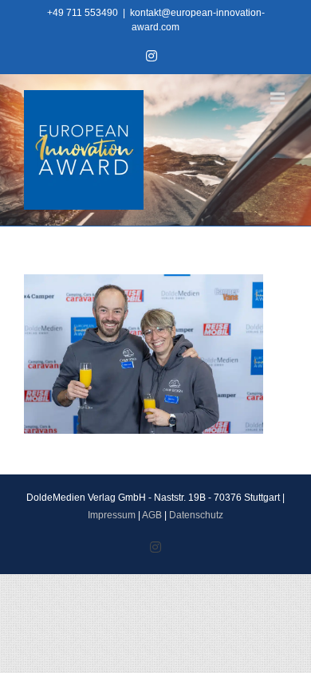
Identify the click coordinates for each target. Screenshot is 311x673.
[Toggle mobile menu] (278, 98)
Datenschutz (196, 515)
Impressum (112, 515)
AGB (152, 515)
